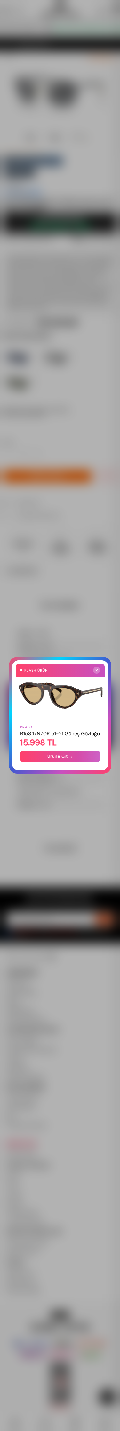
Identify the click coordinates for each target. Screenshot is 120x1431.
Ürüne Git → (60, 756)
